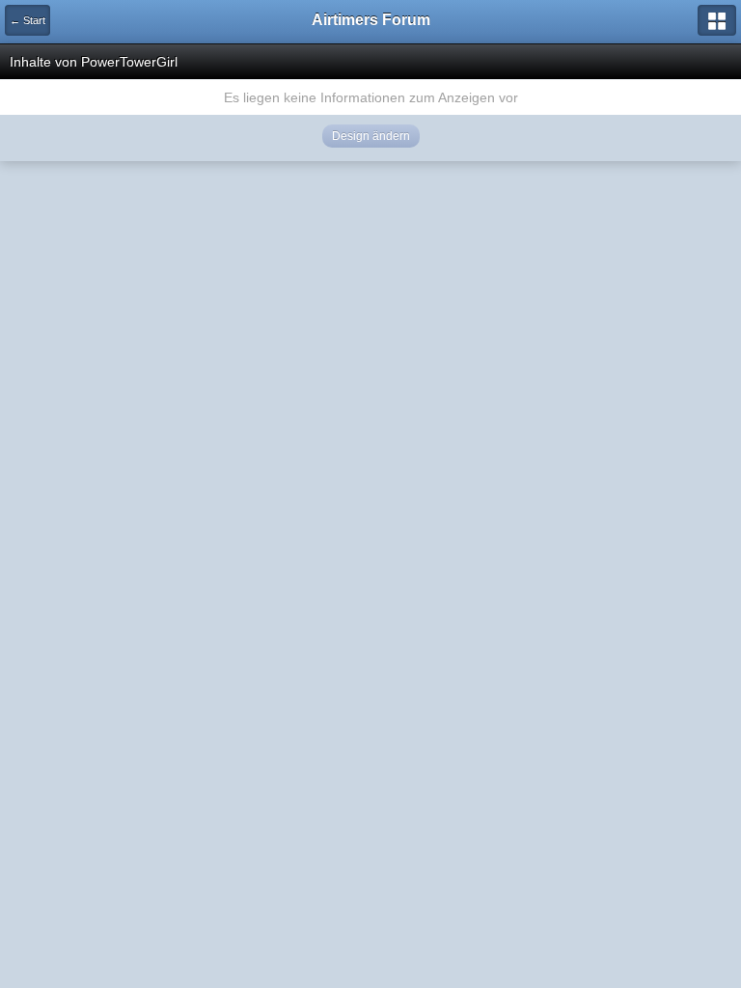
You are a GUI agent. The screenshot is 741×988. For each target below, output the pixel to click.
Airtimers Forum (371, 20)
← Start (27, 20)
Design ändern (371, 136)
